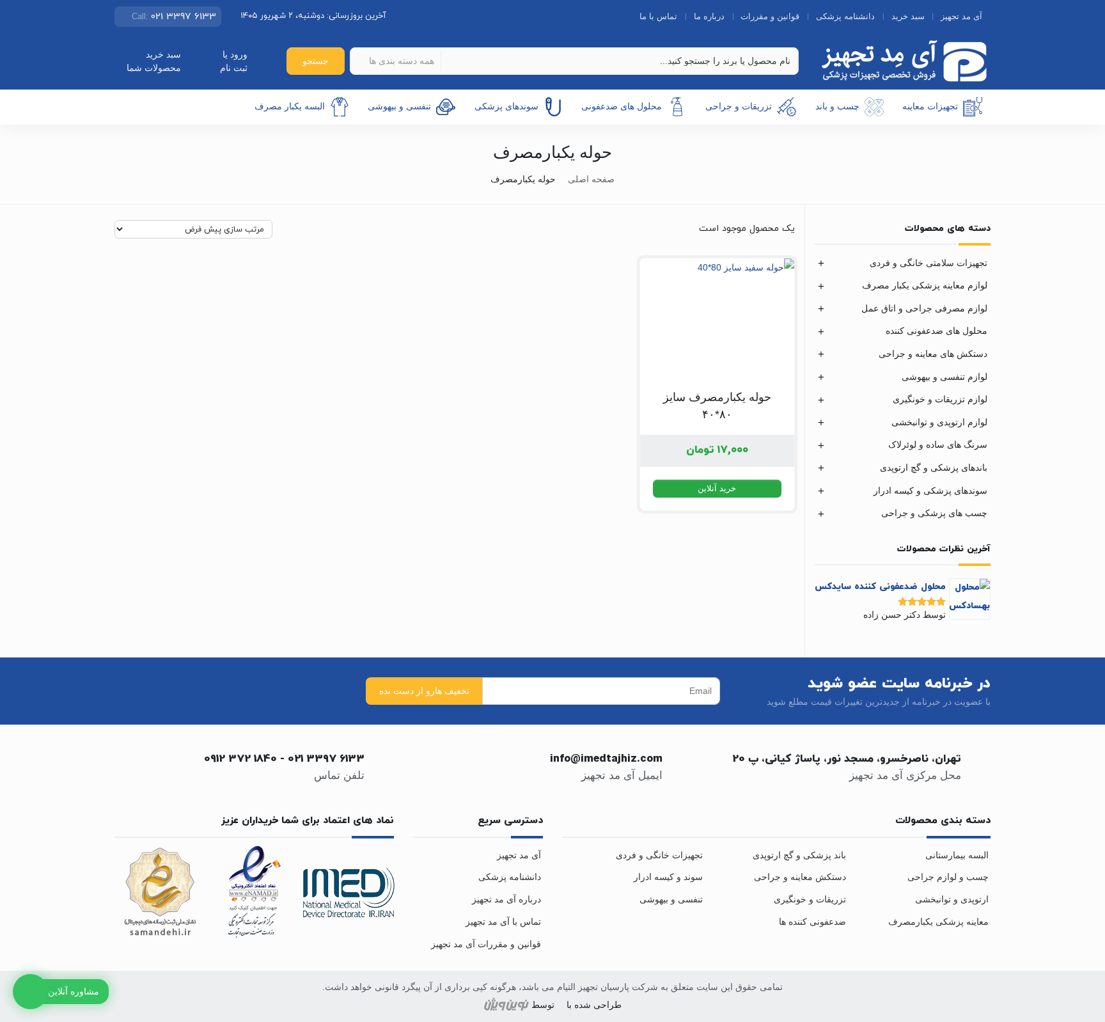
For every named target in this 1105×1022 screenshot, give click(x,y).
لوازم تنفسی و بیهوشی (944, 377)
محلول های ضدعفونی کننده (936, 331)
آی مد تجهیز (961, 16)
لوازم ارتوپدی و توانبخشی (939, 422)
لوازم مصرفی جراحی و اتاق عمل (924, 308)
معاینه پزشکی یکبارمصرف (938, 921)
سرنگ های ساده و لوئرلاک (937, 444)
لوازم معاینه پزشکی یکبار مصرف (924, 285)
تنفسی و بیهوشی (399, 106)
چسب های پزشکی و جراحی (934, 513)
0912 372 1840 (240, 759)
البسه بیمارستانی (957, 855)
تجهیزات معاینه (930, 106)
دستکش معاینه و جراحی (800, 877)
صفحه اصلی (591, 179)
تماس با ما (658, 16)
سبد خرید (908, 16)
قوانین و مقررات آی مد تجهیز (486, 944)
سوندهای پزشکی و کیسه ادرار (930, 490)
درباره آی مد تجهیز (506, 899)
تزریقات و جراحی (738, 106)
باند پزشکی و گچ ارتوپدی (799, 855)
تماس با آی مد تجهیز (503, 921)
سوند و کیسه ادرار (668, 877)
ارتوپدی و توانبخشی (952, 899)
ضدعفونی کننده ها (812, 921)
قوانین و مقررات (770, 16)
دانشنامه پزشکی (845, 16)
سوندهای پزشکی (506, 106)
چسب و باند (837, 106)
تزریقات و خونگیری (810, 899)
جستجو (315, 61)
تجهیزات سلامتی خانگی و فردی (928, 263)
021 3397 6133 (326, 759)
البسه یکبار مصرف (290, 106)
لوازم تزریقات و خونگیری (940, 399)
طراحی (606, 1005)
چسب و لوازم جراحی (948, 877)
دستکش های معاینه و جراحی (933, 354)
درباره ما (709, 16)
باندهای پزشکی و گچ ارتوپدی (933, 467)
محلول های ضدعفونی (621, 106)
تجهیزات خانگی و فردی (659, 855)
